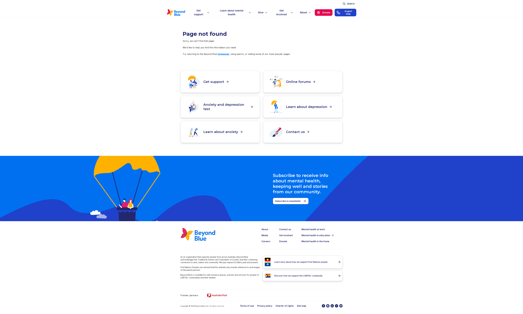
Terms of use (247, 305)
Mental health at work (313, 229)
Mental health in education (316, 235)
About (265, 229)
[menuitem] (200, 12)
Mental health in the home (315, 241)
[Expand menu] (208, 12)
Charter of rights (285, 305)
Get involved (286, 235)
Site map (301, 305)
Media (265, 235)
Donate (283, 241)
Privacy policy (264, 305)
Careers (266, 241)
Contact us (285, 229)
